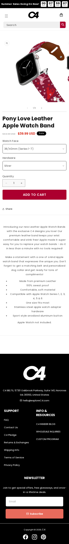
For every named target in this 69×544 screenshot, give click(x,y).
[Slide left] (27, 108)
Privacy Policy (12, 465)
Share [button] (9, 209)
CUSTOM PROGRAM (47, 439)
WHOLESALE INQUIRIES (48, 431)
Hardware (8, 158)
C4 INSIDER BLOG (45, 424)
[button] (6, 14)
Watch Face (10, 141)
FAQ (6, 420)
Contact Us (11, 427)
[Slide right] (41, 108)
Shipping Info (11, 450)
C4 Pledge (10, 435)
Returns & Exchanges (16, 442)
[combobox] (34, 25)
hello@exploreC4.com (36, 400)
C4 (43, 529)
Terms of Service (14, 457)
